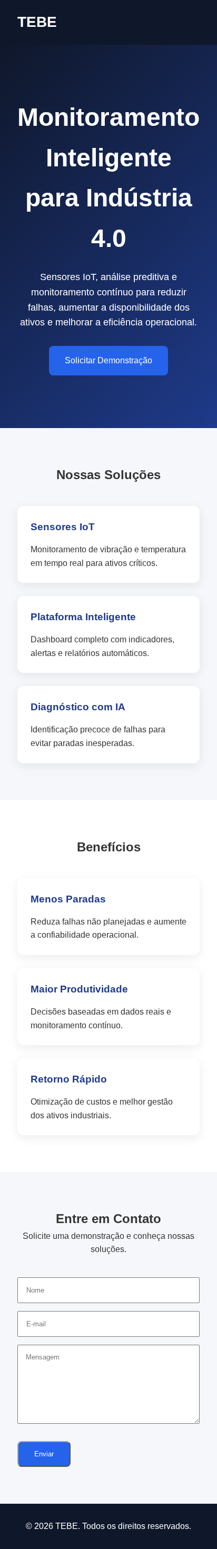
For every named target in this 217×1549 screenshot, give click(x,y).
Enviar (44, 1454)
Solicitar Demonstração (108, 360)
